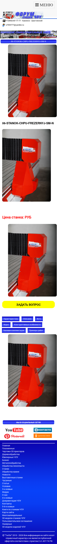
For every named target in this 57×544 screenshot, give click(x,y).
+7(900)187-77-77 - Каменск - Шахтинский (24, 20)
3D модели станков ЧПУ (13, 518)
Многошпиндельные (12, 515)
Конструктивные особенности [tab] (27, 324)
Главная (6, 445)
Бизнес (5, 460)
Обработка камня (10, 471)
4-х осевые (7, 497)
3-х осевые (7, 489)
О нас (4, 494)
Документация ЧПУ (11, 500)
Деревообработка (11, 454)
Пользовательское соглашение (17, 521)
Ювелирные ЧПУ (10, 457)
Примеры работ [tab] (36, 330)
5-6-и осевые (8, 506)
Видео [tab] (6, 324)
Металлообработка (11, 463)
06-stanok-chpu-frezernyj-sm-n (28, 41)
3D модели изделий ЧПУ (14, 526)
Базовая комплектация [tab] (14, 330)
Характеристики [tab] (11, 318)
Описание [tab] (27, 318)
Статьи (5, 483)
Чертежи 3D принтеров (13, 451)
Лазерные (7, 524)
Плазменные (8, 448)
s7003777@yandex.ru (15, 25)
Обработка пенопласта (13, 465)
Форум (5, 492)
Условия (6, 486)
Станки (5, 468)
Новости (6, 474)
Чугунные (7, 480)
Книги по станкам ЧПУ (13, 509)
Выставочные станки (12, 477)
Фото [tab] (39, 318)
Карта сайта (8, 512)
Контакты (7, 503)
